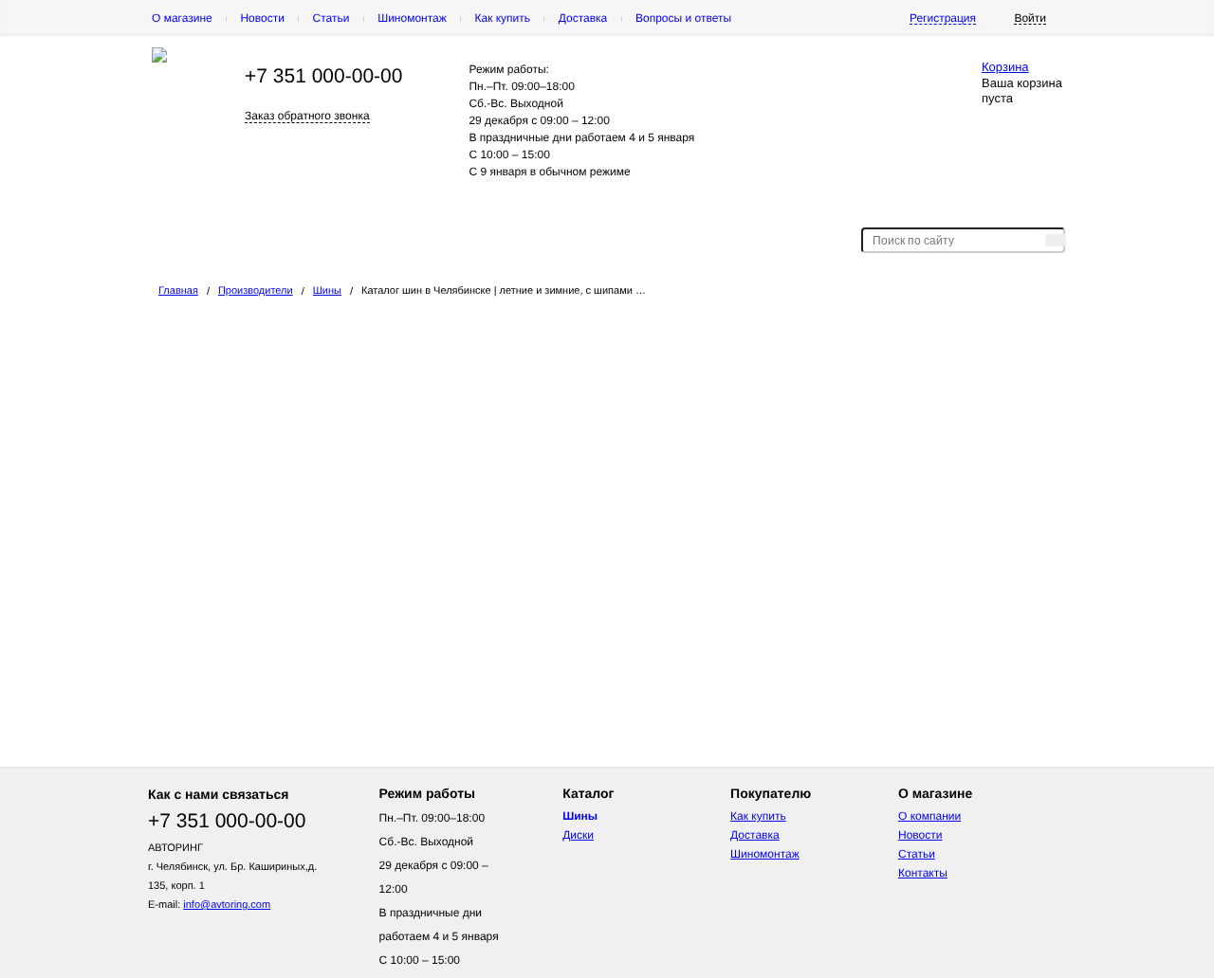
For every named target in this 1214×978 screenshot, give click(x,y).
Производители (255, 291)
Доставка (583, 18)
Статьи (331, 18)
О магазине (182, 18)
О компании (929, 816)
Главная (178, 291)
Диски (578, 835)
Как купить (502, 18)
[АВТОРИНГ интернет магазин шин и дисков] (159, 58)
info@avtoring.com (226, 905)
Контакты (922, 872)
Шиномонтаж (412, 18)
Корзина (1005, 67)
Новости (262, 18)
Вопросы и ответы (683, 18)
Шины (327, 291)
